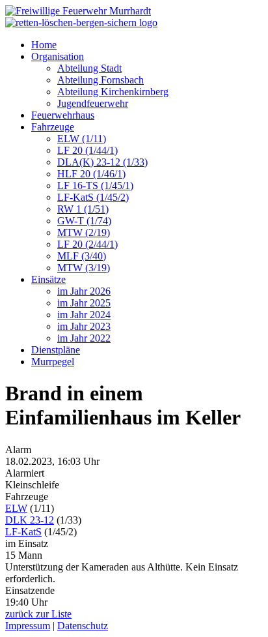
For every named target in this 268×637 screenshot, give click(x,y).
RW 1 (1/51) (83, 209)
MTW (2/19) (83, 232)
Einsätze (48, 279)
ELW (16, 508)
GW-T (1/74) (84, 220)
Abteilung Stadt (89, 68)
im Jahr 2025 (84, 302)
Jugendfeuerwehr (92, 103)
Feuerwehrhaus (62, 115)
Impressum (27, 625)
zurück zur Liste (38, 613)
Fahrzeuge (52, 126)
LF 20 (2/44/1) (87, 244)
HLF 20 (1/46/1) (91, 173)
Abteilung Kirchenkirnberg (112, 91)
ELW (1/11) (81, 138)
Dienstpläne (55, 349)
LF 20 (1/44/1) (87, 150)
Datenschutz (82, 625)
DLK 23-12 (29, 520)
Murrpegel (52, 361)
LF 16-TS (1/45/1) (95, 185)
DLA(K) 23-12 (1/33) (102, 162)
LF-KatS (23, 531)
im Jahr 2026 (84, 291)
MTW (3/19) (83, 267)
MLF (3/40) (81, 255)
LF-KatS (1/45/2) (93, 197)
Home (44, 44)
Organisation (57, 56)
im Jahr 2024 (84, 314)
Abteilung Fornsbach (100, 79)
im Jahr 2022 (84, 338)
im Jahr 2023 (84, 326)
